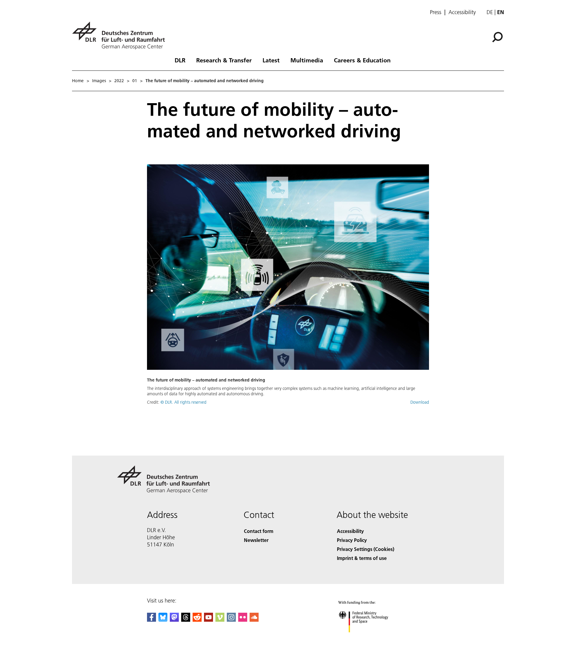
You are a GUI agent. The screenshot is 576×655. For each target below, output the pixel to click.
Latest (271, 60)
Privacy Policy (352, 540)
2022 (119, 81)
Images (99, 81)
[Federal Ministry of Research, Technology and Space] (371, 638)
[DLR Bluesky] (162, 619)
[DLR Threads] (185, 619)
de (490, 12)
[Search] (498, 37)
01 (134, 81)
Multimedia (306, 60)
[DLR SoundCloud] (254, 619)
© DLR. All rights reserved (183, 402)
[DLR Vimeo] (219, 619)
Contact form (258, 531)
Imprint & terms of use (362, 558)
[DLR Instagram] (231, 619)
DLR (180, 60)
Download (419, 402)
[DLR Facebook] (151, 619)
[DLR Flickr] (242, 619)
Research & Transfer (224, 60)
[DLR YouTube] (208, 619)
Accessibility (462, 12)
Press (435, 12)
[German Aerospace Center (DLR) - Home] (121, 35)
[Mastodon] (174, 619)
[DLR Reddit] (197, 619)
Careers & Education (362, 60)
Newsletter (256, 540)
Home (78, 81)
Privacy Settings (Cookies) (365, 549)
